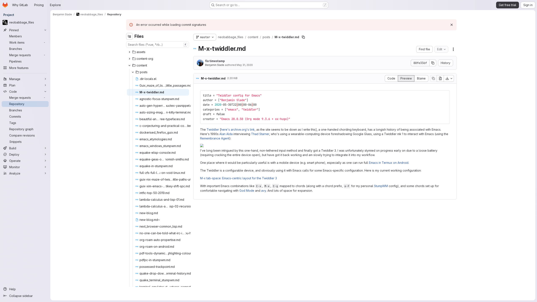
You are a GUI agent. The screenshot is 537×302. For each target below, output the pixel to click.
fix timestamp (215, 61)
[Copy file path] (303, 37)
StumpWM (381, 186)
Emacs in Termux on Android (388, 162)
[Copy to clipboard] (444, 95)
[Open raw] (440, 78)
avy (263, 190)
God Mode (246, 190)
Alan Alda (226, 134)
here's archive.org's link (238, 129)
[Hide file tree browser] (129, 36)
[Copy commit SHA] (433, 63)
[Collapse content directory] (129, 65)
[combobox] (157, 44)
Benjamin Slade (214, 64)
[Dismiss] (451, 24)
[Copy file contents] (433, 78)
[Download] (449, 78)
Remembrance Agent (214, 138)
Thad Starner (260, 134)
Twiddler (213, 129)
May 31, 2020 (245, 64)
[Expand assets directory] (129, 52)
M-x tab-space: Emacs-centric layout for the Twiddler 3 (238, 178)
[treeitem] (158, 52)
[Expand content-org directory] (129, 58)
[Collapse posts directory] (132, 72)
